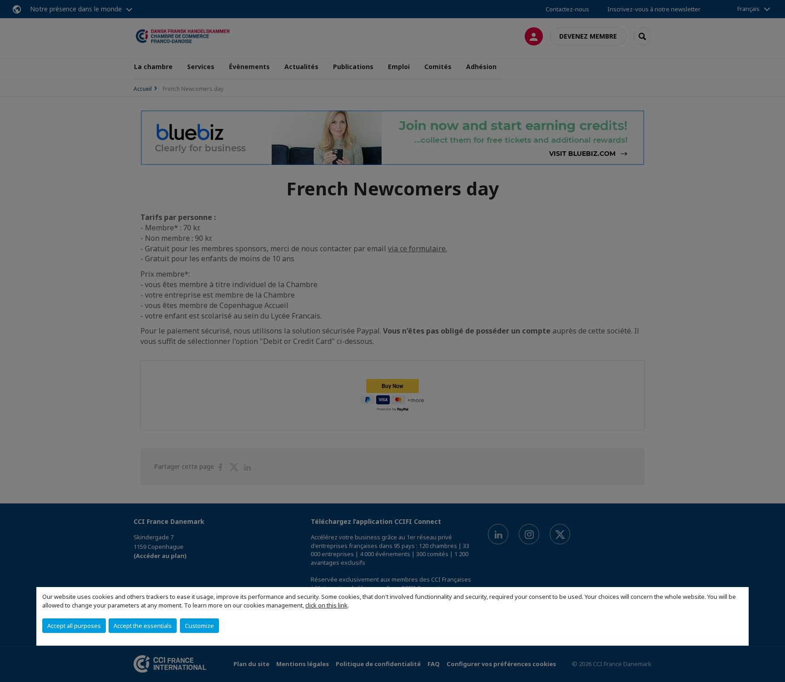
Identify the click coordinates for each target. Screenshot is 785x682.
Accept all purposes (74, 626)
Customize (199, 626)
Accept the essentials (143, 626)
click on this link (326, 605)
